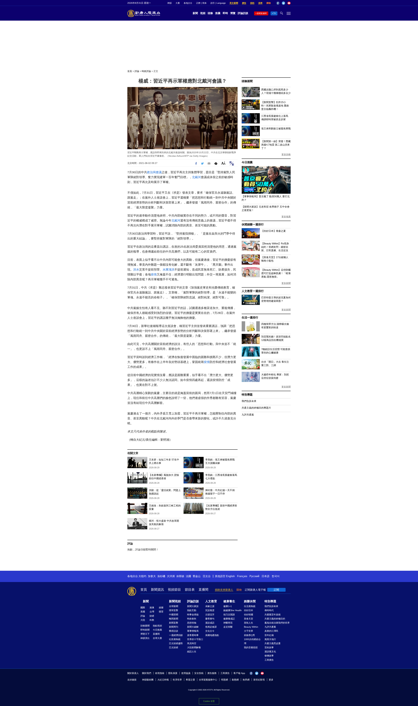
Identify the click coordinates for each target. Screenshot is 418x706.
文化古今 (209, 631)
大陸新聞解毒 (194, 647)
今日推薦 (247, 162)
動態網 (235, 679)
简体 (204, 3)
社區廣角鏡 (174, 639)
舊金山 (197, 576)
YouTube (289, 3)
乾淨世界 (177, 679)
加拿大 (152, 576)
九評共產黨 (248, 414)
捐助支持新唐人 (224, 589)
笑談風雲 (209, 610)
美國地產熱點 (212, 635)
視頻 (202, 13)
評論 (137, 71)
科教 (152, 620)
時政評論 (146, 71)
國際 (142, 607)
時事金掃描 (193, 614)
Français (242, 576)
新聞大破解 (193, 627)
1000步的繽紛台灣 (252, 641)
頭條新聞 (247, 81)
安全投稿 (198, 673)
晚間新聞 (173, 618)
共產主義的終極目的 (275, 618)
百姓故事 (269, 647)
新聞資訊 (157, 589)
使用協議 (185, 673)
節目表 (190, 589)
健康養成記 (229, 618)
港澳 (152, 607)
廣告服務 (212, 673)
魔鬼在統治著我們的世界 (277, 622)
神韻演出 (145, 638)
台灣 (152, 611)
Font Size (223, 163)
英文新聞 (234, 3)
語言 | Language (218, 3)
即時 (225, 13)
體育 (161, 611)
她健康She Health (232, 610)
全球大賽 (157, 638)
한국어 (276, 576)
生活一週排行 (250, 317)
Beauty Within (251, 627)
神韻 (169, 3)
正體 (198, 3)
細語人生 (191, 651)
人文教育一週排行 (253, 291)
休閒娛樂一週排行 (253, 224)
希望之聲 (190, 679)
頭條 (210, 13)
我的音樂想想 (251, 647)
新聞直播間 (262, 13)
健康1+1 (227, 606)
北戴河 (196, 177)
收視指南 (159, 673)
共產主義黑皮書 (273, 643)
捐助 (252, 3)
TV (274, 13)
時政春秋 (191, 618)
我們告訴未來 (249, 401)
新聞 (195, 13)
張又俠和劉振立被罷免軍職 (276, 128)
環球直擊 (173, 610)
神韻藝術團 (147, 679)
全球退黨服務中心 (208, 679)
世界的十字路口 (195, 639)
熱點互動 (191, 610)
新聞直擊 (173, 622)
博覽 (232, 13)
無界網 (246, 679)
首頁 (129, 71)
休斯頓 (180, 576)
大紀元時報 (163, 679)
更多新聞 (286, 283)
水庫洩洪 (168, 269)
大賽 (178, 3)
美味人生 (248, 622)
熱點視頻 (157, 625)
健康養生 (229, 601)
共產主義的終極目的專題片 (256, 407)
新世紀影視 (259, 679)
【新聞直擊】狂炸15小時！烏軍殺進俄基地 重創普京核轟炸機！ (275, 105)
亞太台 (207, 576)
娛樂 (161, 607)
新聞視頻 (175, 601)
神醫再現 (228, 622)
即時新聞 (145, 629)
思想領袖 (191, 622)
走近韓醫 (228, 627)
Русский (254, 576)
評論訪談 (243, 13)
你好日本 (248, 610)
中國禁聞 (173, 614)
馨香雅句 (209, 618)
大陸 (142, 620)
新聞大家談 (193, 606)
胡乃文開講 (229, 614)
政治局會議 (154, 172)
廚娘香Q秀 (249, 635)
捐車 (260, 3)
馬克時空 (191, 643)
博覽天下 (145, 634)
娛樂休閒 (250, 601)
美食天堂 (248, 618)
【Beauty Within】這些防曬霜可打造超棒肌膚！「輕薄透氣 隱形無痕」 (276, 273)
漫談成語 (209, 622)
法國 (188, 576)
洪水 (136, 269)
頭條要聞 (145, 625)
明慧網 (224, 679)
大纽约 (142, 576)
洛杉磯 (161, 576)
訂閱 (276, 589)
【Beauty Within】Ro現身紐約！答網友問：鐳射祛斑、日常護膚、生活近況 (275, 247)
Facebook (278, 3)
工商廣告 (269, 660)
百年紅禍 (269, 635)
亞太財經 (173, 647)
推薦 (217, 13)
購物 (268, 3)
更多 (271, 679)
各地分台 (188, 3)
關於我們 (146, 673)
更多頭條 (286, 154)
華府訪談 (173, 631)
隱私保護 (172, 673)
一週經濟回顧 (176, 635)
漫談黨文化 (270, 651)
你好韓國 (248, 614)
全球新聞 (173, 606)
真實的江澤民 (271, 631)
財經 (152, 616)
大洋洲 (171, 576)
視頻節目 (174, 589)
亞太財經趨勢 (176, 643)
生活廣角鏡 (249, 606)
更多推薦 (286, 216)
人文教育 (211, 601)
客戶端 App (239, 673)
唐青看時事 (193, 635)
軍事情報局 (193, 631)
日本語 (265, 576)
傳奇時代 (269, 610)
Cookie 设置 (209, 701)
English (230, 576)
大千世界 (248, 631)
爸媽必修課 (211, 627)
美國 (142, 611)
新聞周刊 (173, 627)
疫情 (154, 274)
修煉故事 (269, 655)
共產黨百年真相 (273, 614)
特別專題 (247, 394)
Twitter (283, 3)
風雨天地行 (270, 639)
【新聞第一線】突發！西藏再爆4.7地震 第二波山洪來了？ (276, 145)
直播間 (203, 589)
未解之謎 (209, 606)
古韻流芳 (209, 614)
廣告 (244, 3)
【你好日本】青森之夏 (273, 230)
